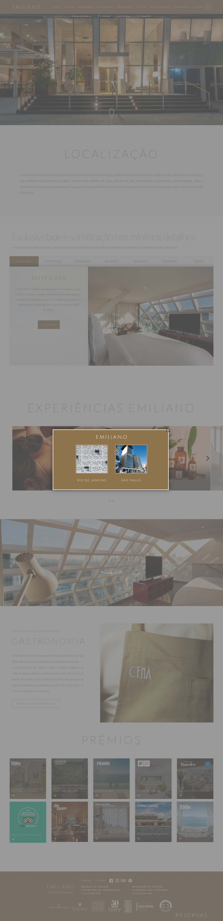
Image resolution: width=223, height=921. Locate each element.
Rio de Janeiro (91, 480)
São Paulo (131, 480)
